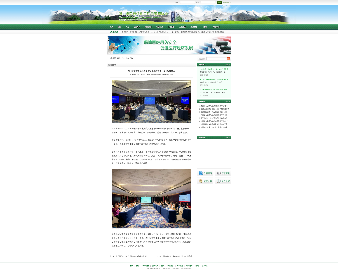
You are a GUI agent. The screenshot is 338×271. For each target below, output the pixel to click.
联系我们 (205, 266)
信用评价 (145, 266)
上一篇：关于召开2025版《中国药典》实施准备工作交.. (129, 256)
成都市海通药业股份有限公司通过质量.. (214, 112)
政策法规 (155, 266)
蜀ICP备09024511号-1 (154, 269)
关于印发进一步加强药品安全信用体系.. (214, 118)
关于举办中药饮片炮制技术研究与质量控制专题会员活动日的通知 (145, 32)
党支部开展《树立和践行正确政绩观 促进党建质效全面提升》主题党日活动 (198, 32)
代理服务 (170, 266)
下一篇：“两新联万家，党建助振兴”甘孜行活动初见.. (174, 256)
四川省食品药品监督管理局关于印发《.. (214, 121)
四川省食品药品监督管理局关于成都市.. (214, 106)
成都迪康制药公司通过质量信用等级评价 (215, 109)
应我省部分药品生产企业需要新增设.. (214, 70)
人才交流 (180, 266)
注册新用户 (227, 2)
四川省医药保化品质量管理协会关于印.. (214, 124)
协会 (123, 58)
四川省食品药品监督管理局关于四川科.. (214, 115)
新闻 (131, 266)
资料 (162, 266)
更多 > (227, 65)
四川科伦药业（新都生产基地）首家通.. (214, 127)
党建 (197, 266)
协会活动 (129, 58)
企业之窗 (189, 266)
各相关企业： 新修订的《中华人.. (214, 80)
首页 (118, 58)
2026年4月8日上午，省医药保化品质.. (213, 91)
